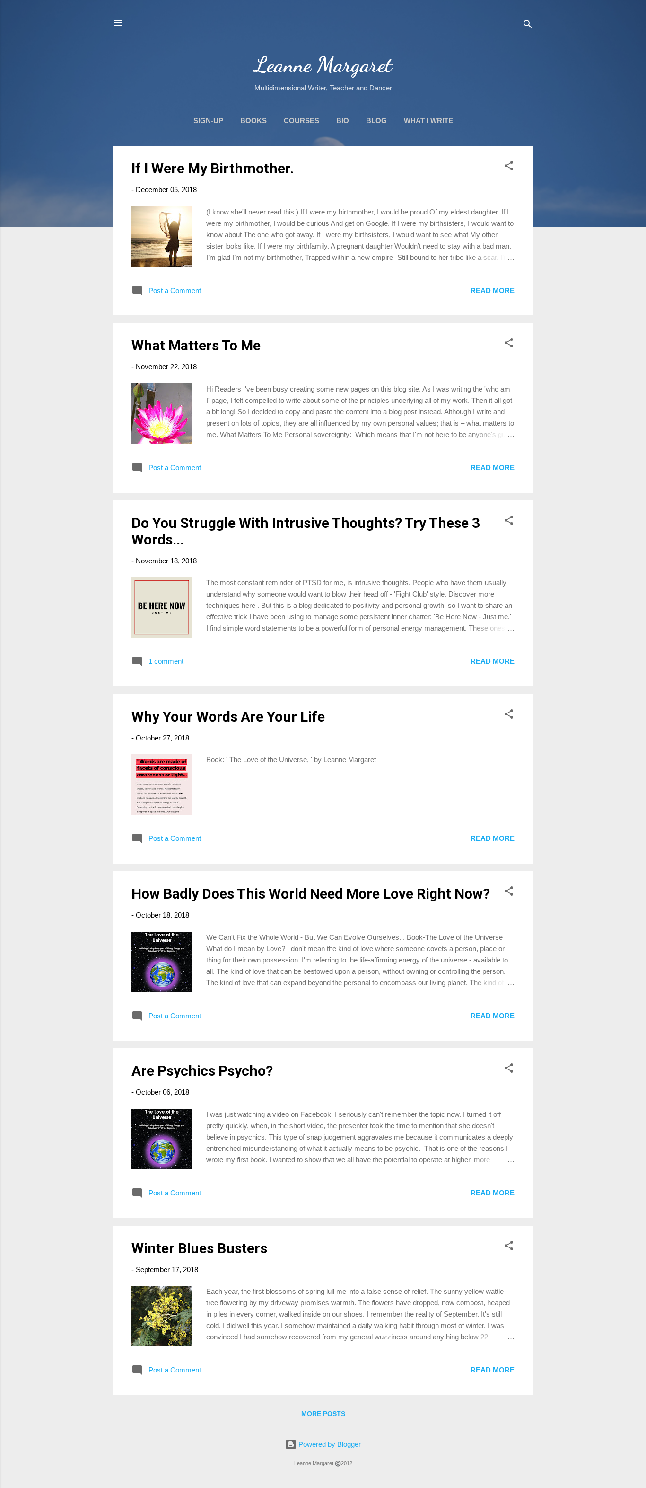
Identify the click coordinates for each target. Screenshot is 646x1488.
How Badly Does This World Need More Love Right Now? (310, 893)
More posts (323, 1413)
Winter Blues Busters (199, 1248)
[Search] (527, 25)
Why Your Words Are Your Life (228, 716)
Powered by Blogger (329, 1444)
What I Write (428, 120)
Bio (342, 120)
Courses (301, 120)
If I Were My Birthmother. (212, 168)
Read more (493, 290)
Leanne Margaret (323, 65)
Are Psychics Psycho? (202, 1070)
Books (253, 120)
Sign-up (208, 120)
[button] (509, 167)
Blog (376, 120)
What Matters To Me (196, 345)
